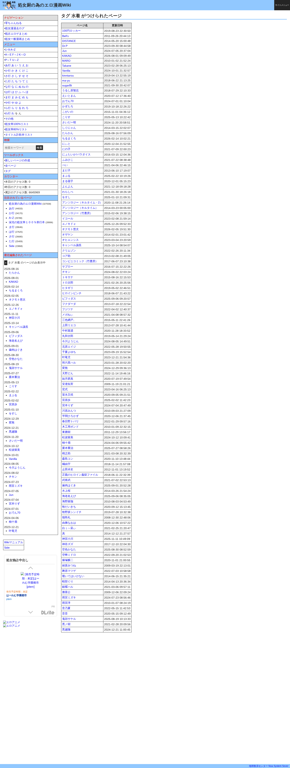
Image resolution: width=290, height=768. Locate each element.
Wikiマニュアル (13, 542)
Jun (64, 50)
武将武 (66, 480)
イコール (67, 218)
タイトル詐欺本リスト (19, 134)
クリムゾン (69, 250)
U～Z (15, 59)
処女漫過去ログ (14, 28)
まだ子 (66, 170)
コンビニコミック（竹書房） (80, 261)
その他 (9, 118)
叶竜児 (66, 357)
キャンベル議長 (71, 245)
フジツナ (67, 309)
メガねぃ (67, 314)
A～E (8, 54)
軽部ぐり (67, 581)
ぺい (65, 165)
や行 (8, 102)
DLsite (48, 612)
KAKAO (66, 55)
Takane (66, 65)
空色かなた (69, 549)
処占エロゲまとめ (16, 33)
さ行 (8, 75)
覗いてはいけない (73, 576)
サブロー (67, 266)
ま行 (8, 97)
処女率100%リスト (17, 124)
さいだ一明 (69, 122)
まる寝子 (67, 181)
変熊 (65, 367)
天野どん (67, 373)
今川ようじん (70, 341)
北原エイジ (69, 346)
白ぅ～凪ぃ (69, 528)
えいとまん (69, 95)
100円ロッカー (71, 30)
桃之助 (66, 453)
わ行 (8, 113)
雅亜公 (66, 592)
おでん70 (68, 101)
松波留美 (67, 437)
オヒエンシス (70, 239)
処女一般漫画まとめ (17, 39)
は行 (8, 92)
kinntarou (68, 75)
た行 (8, 81)
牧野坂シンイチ (71, 512)
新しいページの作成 (17, 160)
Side (11, 245)
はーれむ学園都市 (16, 595)
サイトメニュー (282, 5)
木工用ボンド (70, 426)
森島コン (67, 458)
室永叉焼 (67, 394)
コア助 (66, 255)
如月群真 (67, 378)
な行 (8, 86)
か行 (8, 70)
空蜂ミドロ (69, 554)
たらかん (67, 133)
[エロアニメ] (11, 622)
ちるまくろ (69, 138)
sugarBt (67, 85)
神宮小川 (67, 538)
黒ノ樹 (66, 624)
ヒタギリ (67, 287)
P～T (8, 59)
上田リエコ (69, 325)
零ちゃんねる (13, 23)
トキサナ (67, 277)
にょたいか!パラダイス (76, 154)
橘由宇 (66, 464)
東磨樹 (66, 432)
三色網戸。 (69, 319)
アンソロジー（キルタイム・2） (82, 202)
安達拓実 (67, 383)
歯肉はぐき (69, 485)
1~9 (7, 49)
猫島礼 (66, 517)
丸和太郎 (67, 335)
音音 (65, 613)
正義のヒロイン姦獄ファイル (80, 474)
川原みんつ (69, 410)
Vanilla (66, 70)
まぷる (66, 175)
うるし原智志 (70, 90)
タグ (8, 171)
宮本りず (67, 405)
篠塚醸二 (67, 560)
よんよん (67, 186)
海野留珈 (67, 501)
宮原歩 (66, 399)
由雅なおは (69, 522)
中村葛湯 (67, 330)
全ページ (10, 165)
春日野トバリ (70, 421)
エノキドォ (69, 223)
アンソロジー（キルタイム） (80, 207)
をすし (66, 197)
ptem (9, 599)
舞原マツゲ (69, 570)
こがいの (67, 111)
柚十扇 (66, 442)
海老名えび (69, 496)
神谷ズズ (67, 544)
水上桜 (66, 490)
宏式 (65, 389)
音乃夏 (66, 608)
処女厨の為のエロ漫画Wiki (25, 203)
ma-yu (66, 80)
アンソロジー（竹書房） (77, 213)
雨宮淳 (66, 602)
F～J (15, 54)
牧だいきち (69, 506)
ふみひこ (67, 159)
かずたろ (67, 106)
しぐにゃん (69, 127)
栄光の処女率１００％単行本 (27, 222)
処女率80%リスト (16, 129)
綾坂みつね (69, 565)
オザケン (67, 234)
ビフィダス (69, 298)
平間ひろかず (70, 416)
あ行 (8, 65)
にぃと (66, 143)
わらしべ (67, 191)
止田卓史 (67, 469)
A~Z (13, 49)
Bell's (65, 36)
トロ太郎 (67, 282)
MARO (66, 60)
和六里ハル (69, 362)
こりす (66, 117)
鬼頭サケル (69, 618)
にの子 (66, 149)
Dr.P (64, 45)
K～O (22, 54)
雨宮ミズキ (69, 597)
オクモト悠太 (70, 229)
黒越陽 (66, 629)
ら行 (8, 108)
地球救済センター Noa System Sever (268, 766)
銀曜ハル (67, 586)
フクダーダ (69, 303)
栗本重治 (67, 448)
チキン (66, 271)
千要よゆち (69, 351)
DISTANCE (69, 41)
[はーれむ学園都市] (30, 580)
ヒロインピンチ (71, 293)
